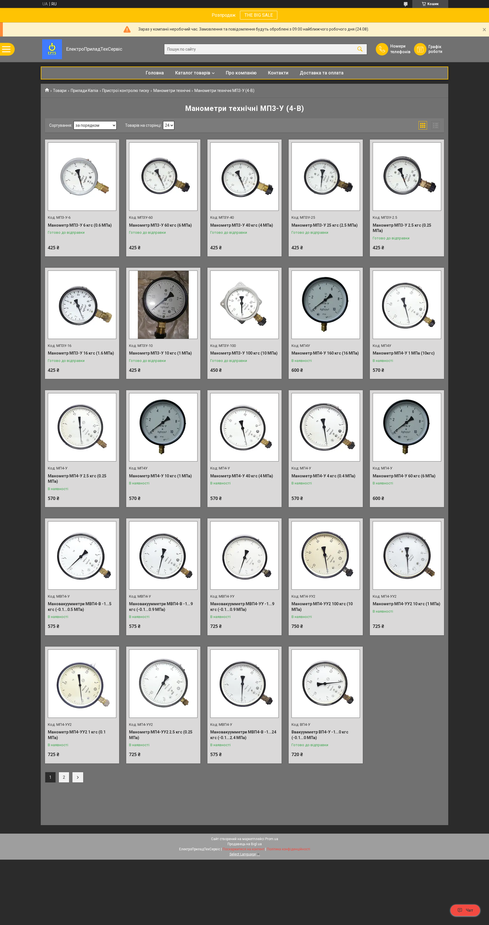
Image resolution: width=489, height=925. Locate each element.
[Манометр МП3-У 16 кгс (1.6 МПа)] (82, 305)
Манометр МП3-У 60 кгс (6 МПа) (160, 225)
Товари (60, 90)
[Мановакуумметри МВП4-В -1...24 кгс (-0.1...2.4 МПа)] (244, 683)
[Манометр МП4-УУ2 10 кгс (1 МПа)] (407, 555)
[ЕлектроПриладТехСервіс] (52, 49)
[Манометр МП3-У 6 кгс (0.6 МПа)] (82, 176)
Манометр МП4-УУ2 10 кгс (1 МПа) (406, 604)
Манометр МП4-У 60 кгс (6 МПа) (404, 476)
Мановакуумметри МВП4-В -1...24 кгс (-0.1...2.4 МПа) (243, 735)
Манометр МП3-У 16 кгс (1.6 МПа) (81, 353)
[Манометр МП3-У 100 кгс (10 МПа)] (244, 305)
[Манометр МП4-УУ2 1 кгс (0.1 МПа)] (82, 683)
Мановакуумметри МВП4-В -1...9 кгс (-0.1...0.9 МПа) (161, 607)
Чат (469, 910)
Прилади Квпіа (84, 90)
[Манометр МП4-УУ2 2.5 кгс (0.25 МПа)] (163, 683)
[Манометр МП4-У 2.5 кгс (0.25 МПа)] (82, 427)
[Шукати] (360, 49)
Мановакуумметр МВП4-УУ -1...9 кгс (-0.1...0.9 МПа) (242, 607)
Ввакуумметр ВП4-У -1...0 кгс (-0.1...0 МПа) (319, 735)
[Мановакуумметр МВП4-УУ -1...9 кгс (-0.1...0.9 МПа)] (244, 555)
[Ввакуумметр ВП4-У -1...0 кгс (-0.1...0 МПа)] (325, 683)
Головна (155, 73)
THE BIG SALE (258, 15)
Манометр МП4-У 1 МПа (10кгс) (404, 353)
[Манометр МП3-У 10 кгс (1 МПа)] (163, 305)
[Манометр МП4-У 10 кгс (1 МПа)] (163, 427)
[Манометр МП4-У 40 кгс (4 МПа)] (244, 427)
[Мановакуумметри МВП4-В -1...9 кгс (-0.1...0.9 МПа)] (163, 555)
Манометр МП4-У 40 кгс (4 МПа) (241, 476)
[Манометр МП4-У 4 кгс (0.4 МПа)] (325, 427)
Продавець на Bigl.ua (245, 844)
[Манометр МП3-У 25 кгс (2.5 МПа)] (325, 176)
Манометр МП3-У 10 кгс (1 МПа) (160, 353)
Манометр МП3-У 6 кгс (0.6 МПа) (80, 225)
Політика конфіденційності (288, 849)
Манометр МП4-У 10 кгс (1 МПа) (160, 476)
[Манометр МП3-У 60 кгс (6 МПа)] (163, 176)
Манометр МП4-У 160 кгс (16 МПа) (325, 353)
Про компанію (241, 73)
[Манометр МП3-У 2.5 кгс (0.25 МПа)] (407, 176)
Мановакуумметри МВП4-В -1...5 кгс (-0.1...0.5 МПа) (79, 607)
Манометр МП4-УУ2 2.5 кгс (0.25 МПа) (160, 735)
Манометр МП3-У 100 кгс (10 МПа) (244, 353)
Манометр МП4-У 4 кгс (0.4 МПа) (323, 476)
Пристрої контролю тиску (125, 90)
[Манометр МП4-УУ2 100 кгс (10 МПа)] (325, 555)
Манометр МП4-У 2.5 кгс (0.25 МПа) (77, 479)
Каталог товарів (192, 73)
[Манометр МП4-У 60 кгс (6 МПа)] (407, 427)
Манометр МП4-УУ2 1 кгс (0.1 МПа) (77, 735)
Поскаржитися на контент (243, 849)
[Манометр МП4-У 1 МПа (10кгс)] (407, 305)
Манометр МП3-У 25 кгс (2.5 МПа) (324, 225)
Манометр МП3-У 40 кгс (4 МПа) (241, 225)
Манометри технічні (171, 90)
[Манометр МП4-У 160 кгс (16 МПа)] (325, 305)
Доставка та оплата (322, 73)
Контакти (278, 73)
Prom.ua (271, 839)
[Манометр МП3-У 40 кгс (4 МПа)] (244, 176)
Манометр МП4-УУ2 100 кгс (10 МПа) (322, 607)
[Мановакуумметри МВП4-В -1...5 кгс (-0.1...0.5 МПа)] (82, 555)
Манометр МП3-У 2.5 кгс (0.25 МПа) (402, 228)
